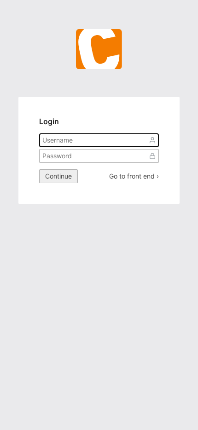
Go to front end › (134, 176)
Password (152, 156)
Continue (58, 176)
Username (152, 140)
